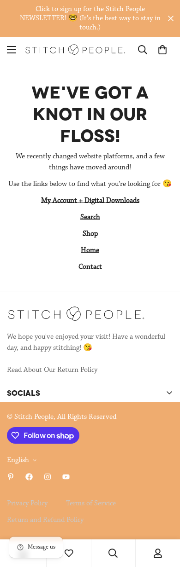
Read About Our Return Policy (52, 370)
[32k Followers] (47, 476)
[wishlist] (68, 553)
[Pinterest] (10, 476)
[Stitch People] (75, 49)
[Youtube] (66, 476)
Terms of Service (91, 503)
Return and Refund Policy (45, 520)
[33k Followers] (29, 476)
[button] (162, 49)
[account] (157, 553)
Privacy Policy (27, 503)
